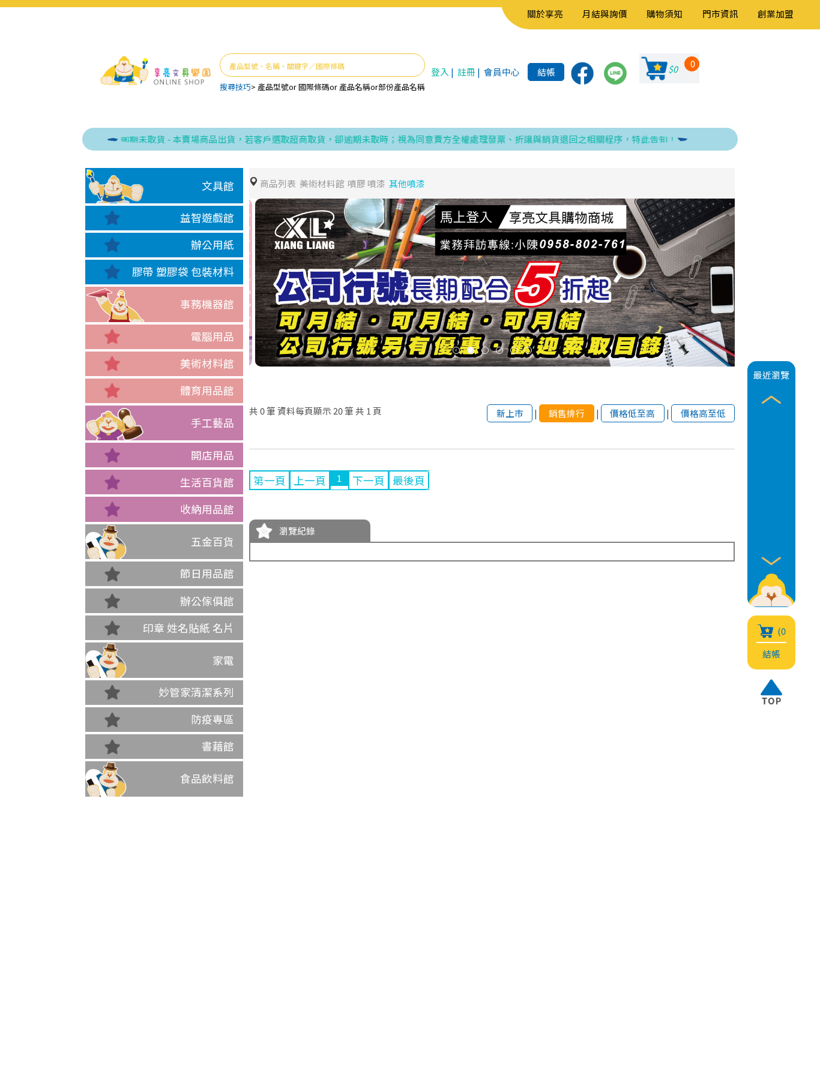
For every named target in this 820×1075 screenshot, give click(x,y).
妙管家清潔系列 (196, 691)
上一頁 (310, 480)
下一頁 (368, 480)
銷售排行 (567, 413)
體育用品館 (207, 390)
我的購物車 (250, 970)
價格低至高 (632, 413)
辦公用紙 (212, 244)
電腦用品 (212, 336)
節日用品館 (207, 573)
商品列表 (278, 183)
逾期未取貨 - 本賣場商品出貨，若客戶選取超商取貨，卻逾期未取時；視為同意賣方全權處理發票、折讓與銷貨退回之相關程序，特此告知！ (374, 139)
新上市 (509, 413)
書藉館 (218, 745)
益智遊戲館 (207, 217)
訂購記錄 (244, 988)
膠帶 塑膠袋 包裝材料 (183, 271)
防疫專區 (212, 718)
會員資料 (244, 952)
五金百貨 (212, 541)
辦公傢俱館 (207, 600)
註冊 (466, 71)
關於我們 (162, 952)
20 (338, 410)
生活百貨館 (207, 482)
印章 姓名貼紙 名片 (188, 627)
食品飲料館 (207, 778)
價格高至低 (703, 413)
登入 (440, 71)
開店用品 (212, 455)
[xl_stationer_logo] (155, 71)
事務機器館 (207, 303)
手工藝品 (212, 422)
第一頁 (269, 480)
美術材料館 (207, 363)
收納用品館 (207, 509)
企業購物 (162, 970)
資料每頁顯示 (304, 410)
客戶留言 (162, 988)
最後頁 (409, 480)
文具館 (218, 185)
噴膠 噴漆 (366, 183)
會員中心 (502, 71)
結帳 (546, 71)
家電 (223, 660)
